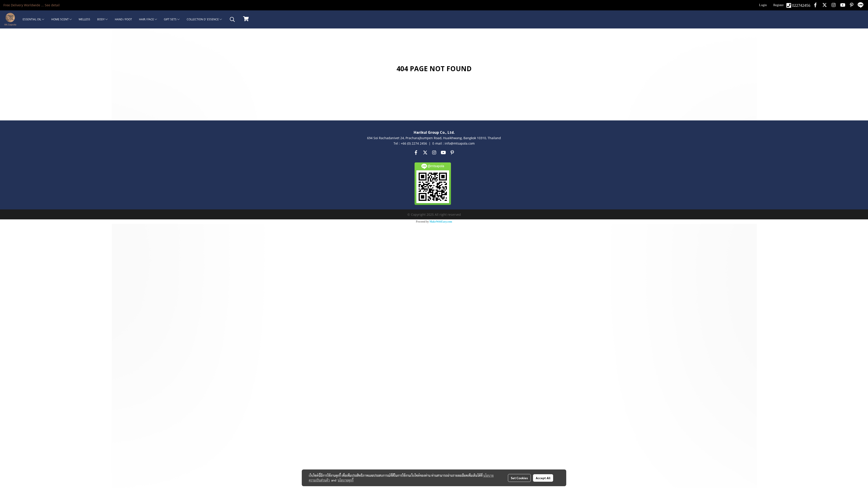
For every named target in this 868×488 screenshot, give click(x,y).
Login (763, 5)
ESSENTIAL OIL (32, 19)
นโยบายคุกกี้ (346, 480)
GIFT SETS (170, 19)
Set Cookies (519, 478)
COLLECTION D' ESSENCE (203, 19)
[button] (232, 19)
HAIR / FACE (147, 19)
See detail (52, 5)
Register (778, 5)
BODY (101, 19)
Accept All (543, 478)
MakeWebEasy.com (440, 221)
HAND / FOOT (123, 19)
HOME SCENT (60, 19)
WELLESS (84, 19)
